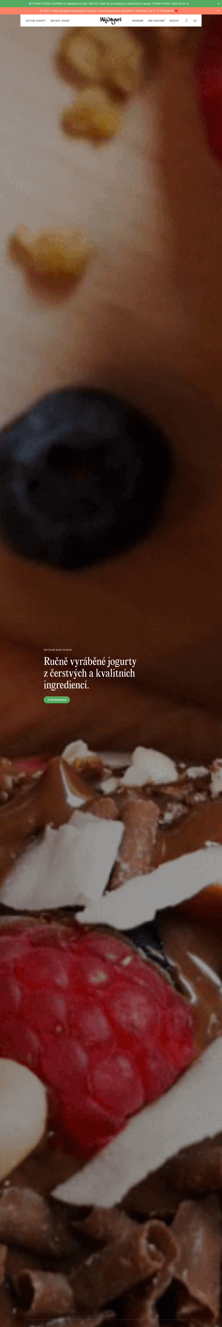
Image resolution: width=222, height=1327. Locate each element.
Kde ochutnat (156, 20)
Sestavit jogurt (60, 20)
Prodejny (137, 20)
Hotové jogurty (36, 20)
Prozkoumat (58, 699)
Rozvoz (174, 20)
